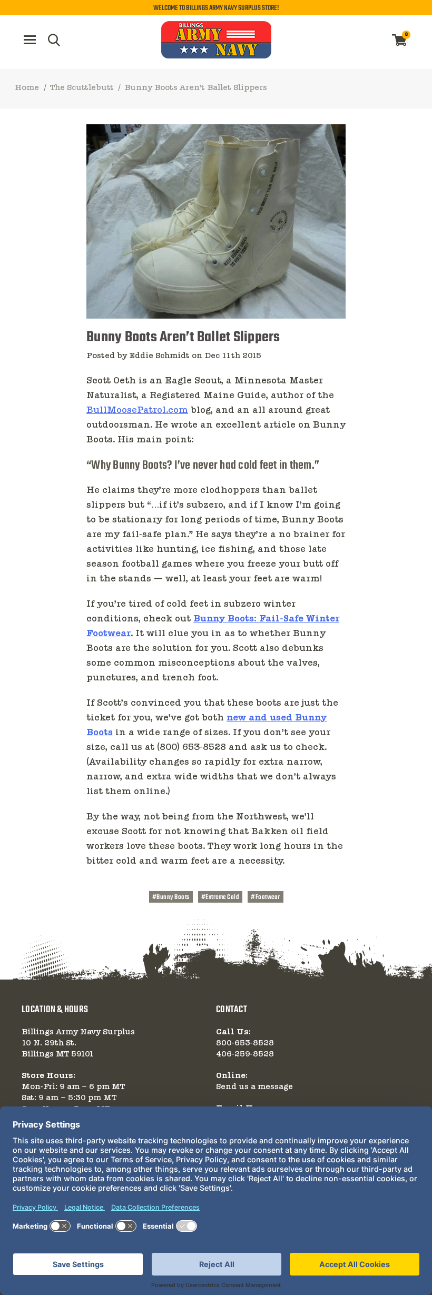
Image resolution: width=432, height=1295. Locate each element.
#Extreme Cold (220, 897)
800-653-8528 (245, 1043)
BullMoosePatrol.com (137, 410)
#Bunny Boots (171, 897)
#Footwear (265, 897)
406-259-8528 (245, 1054)
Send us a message (254, 1087)
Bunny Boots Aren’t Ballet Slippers (183, 337)
